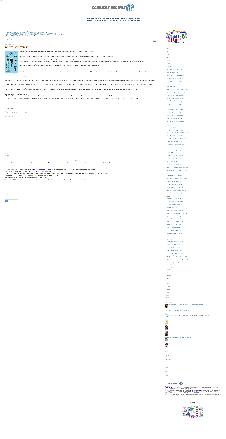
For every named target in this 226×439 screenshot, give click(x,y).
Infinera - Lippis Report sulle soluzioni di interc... (174, 250)
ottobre (168, 266)
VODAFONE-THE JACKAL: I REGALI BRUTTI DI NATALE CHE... (177, 89)
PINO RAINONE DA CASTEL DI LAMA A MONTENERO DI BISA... (177, 153)
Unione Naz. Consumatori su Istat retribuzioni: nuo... (175, 172)
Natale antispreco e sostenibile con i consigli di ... (174, 175)
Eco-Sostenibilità (167, 359)
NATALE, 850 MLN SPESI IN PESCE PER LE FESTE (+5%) (176, 106)
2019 (167, 59)
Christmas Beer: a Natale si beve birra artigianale (174, 112)
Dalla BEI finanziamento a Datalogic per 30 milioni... (175, 147)
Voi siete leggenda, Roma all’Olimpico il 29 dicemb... (175, 95)
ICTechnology (167, 367)
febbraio (168, 278)
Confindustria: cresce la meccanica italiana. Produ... (175, 236)
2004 (167, 297)
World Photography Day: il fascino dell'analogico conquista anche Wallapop (19, 35)
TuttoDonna (167, 375)
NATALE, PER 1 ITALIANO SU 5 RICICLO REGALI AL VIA (176, 93)
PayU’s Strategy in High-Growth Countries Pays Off (175, 150)
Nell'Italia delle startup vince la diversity (173, 255)
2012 (167, 284)
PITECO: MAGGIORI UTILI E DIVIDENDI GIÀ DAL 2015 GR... (177, 178)
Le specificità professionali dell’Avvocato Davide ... (175, 164)
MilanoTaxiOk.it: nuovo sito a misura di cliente (174, 83)
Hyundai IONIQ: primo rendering (172, 209)
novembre (168, 264)
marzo (168, 276)
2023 (167, 52)
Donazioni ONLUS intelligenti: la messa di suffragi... (175, 109)
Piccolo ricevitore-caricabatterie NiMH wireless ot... (175, 233)
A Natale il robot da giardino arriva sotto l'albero (174, 216)
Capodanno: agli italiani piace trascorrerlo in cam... (175, 67)
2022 (167, 54)
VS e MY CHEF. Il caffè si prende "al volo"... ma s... (175, 222)
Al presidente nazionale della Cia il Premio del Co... (175, 192)
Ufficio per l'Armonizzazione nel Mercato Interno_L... (175, 87)
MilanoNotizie (167, 370)
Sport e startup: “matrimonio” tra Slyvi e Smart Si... (175, 72)
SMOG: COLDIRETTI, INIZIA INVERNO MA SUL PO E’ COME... (177, 132)
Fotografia (166, 364)
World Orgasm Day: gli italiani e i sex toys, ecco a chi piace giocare (178, 343)
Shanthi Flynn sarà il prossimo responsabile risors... (175, 120)
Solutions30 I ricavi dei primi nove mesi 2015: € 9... (175, 235)
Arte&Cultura (167, 356)
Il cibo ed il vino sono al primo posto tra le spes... (174, 149)
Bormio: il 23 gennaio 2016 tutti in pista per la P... (175, 113)
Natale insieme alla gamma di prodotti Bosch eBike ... (175, 139)
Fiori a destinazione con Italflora (172, 207)
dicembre (168, 66)
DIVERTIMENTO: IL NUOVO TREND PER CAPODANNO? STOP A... (178, 123)
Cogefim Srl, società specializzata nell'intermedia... (175, 158)
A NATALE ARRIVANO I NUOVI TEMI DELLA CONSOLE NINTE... (177, 167)
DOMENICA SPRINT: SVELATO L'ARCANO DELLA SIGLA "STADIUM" (179, 337)
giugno (168, 272)
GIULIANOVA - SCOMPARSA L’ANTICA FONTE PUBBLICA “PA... (177, 213)
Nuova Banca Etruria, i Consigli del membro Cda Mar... (175, 144)
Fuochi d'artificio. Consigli (171, 86)
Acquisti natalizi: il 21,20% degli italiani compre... (175, 161)
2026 (167, 48)
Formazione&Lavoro (168, 363)
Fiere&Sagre (167, 362)
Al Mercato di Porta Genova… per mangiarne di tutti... (175, 101)
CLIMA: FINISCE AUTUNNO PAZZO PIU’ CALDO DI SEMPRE (177, 138)
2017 (167, 62)
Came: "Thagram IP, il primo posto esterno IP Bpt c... (175, 225)
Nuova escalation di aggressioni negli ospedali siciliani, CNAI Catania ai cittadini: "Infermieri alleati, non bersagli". (25, 32)
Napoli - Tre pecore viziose (171, 152)
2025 (167, 49)
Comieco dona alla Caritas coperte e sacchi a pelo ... (175, 162)
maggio (168, 273)
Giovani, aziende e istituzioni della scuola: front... (175, 253)
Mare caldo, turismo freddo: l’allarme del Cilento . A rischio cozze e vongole (180, 325)
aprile (168, 275)
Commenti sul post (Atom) (12, 148)
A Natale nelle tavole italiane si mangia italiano (174, 232)
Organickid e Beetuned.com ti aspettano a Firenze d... (175, 261)
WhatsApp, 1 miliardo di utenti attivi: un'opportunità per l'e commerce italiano (176, 310)
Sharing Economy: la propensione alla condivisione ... (175, 210)
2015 (167, 65)
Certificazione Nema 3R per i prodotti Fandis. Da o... (175, 181)
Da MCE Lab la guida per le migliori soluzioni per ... (175, 176)
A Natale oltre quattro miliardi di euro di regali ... (174, 218)
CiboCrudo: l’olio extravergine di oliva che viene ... (175, 129)
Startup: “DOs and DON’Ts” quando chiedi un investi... (175, 75)
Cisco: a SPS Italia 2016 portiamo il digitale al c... (174, 198)
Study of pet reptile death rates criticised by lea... (174, 173)
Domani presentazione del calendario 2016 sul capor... (175, 230)
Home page (80, 145)
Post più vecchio (153, 145)
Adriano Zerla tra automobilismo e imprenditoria (174, 159)
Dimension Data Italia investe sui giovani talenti (174, 242)
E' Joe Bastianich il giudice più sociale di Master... (175, 143)
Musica (166, 372)
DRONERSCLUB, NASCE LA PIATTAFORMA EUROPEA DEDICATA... (178, 256)
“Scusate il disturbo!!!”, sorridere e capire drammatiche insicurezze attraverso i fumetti (181, 319)
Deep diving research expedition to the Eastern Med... (175, 221)
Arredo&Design (167, 355)
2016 (167, 63)
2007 (167, 292)
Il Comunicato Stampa (168, 366)
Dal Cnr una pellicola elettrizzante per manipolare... (175, 141)
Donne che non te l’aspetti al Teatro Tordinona (174, 251)
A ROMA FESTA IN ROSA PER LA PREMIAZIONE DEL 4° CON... (177, 115)
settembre (168, 267)
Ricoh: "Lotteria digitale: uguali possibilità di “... (174, 179)
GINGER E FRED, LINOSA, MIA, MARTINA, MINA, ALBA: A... (177, 248)
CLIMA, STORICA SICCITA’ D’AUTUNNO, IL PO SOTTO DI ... (177, 187)
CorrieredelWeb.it (167, 354)
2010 (167, 288)
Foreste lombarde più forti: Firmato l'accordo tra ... (174, 166)
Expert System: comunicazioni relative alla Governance (175, 124)
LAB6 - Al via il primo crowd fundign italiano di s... (175, 189)
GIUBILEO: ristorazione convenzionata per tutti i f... (175, 196)
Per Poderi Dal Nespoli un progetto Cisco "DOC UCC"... (175, 228)
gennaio (168, 280)
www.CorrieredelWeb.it (9, 108)
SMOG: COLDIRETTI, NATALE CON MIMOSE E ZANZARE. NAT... (178, 92)
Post (7, 153)
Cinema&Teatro (167, 358)
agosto (168, 269)
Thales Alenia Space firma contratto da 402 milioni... (175, 241)
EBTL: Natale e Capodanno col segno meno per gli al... (175, 133)
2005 (167, 295)
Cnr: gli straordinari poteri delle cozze (173, 90)
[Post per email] (29, 112)
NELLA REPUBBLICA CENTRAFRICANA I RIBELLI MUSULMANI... (178, 195)
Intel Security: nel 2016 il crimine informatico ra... (175, 118)
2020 (167, 57)
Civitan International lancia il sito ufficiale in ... (174, 224)
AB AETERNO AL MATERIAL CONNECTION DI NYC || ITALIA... (177, 190)
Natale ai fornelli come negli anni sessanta (173, 227)
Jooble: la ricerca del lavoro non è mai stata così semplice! (177, 314)
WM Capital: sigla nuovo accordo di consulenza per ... (175, 182)
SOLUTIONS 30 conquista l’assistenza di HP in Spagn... (175, 121)
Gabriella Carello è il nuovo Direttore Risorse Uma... (175, 239)
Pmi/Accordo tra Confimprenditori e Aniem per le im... (175, 262)
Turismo (166, 378)
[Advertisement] (113, 24)
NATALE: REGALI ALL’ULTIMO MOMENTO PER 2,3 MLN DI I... (177, 116)
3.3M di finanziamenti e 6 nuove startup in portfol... (175, 193)
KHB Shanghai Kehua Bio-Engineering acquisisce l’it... (175, 135)
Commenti (8, 155)
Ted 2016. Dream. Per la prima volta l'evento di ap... (175, 245)
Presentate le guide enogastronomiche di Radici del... (175, 238)
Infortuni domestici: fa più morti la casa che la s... (174, 69)
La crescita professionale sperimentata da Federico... (175, 155)
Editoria (166, 360)
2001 (167, 298)
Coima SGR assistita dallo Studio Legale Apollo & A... (175, 130)
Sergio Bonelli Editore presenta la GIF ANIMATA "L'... (175, 202)
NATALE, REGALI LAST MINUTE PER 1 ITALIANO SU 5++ (176, 136)
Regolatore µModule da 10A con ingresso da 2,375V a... (175, 247)
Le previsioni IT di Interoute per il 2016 (173, 103)
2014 (167, 281)
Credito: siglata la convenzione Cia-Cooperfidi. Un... (175, 156)
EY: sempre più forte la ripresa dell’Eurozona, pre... (175, 100)
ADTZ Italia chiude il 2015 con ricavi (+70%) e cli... (175, 169)
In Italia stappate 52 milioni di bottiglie (173, 70)
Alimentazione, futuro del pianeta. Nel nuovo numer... (175, 126)
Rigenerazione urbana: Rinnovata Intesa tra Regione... (175, 107)
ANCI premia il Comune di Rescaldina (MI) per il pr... (175, 184)
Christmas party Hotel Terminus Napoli (173, 127)
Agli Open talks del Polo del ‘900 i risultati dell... (174, 199)
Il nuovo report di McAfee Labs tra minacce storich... (175, 215)
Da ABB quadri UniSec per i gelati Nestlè (173, 204)
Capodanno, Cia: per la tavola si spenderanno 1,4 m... (175, 77)
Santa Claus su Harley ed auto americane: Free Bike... (175, 98)
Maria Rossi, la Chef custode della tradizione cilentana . (177, 331)
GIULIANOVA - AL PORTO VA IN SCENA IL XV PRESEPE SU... (177, 97)
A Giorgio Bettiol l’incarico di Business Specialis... (175, 212)
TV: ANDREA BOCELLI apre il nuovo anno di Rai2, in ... (176, 78)
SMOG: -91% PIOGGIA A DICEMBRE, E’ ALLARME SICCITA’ (177, 170)
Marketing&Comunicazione (169, 368)
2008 (167, 291)
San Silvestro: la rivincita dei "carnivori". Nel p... (174, 84)
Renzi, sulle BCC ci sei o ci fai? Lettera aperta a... (174, 146)
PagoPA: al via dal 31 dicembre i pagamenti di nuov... (175, 205)
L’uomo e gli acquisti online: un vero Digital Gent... (175, 80)
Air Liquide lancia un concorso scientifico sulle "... (175, 244)
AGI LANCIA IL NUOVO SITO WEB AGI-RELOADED (175, 219)
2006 (167, 294)
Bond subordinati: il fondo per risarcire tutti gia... (174, 73)
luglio (168, 270)
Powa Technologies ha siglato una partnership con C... (175, 201)
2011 (167, 286)
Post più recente (7, 145)
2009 (167, 289)
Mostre (166, 371)
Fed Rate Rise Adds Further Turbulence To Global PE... (175, 186)
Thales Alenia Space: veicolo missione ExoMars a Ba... (175, 104)
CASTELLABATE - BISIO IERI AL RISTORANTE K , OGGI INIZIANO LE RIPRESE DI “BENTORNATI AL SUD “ (186, 304)
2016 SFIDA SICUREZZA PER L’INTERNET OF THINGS (176, 110)
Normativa (166, 374)
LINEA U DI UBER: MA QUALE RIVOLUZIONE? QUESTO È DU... (177, 259)
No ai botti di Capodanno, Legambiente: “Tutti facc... (175, 81)
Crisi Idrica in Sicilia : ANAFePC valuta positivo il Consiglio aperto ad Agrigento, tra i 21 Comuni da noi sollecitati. (25, 31)
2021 (167, 55)
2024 (167, 51)
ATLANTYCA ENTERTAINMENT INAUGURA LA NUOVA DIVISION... (178, 258)
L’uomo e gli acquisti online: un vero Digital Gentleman (17, 46)
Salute (166, 376)
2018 (167, 60)
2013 (167, 283)
